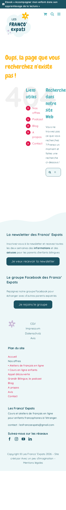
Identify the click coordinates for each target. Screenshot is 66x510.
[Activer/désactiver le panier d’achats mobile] (45, 14)
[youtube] (23, 439)
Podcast (37, 119)
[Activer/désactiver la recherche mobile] (52, 14)
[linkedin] (30, 439)
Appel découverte (19, 374)
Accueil (12, 356)
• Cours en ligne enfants (22, 370)
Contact (37, 143)
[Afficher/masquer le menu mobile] (59, 14)
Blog (35, 126)
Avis (10, 392)
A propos (13, 387)
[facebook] (9, 439)
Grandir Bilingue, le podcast (24, 378)
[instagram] (16, 439)
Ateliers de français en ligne (27, 365)
